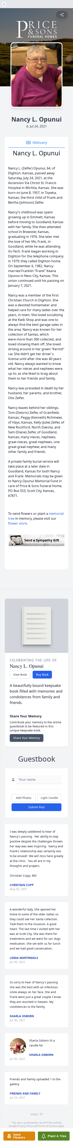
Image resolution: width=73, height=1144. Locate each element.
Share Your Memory (26, 738)
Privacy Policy (25, 1126)
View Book (20, 674)
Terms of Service (47, 1126)
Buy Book (42, 674)
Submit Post (36, 807)
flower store (17, 523)
